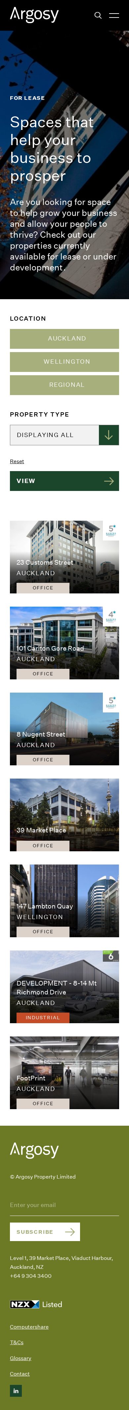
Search (98, 15)
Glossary (20, 1358)
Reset (17, 461)
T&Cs (16, 1342)
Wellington (67, 361)
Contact (20, 1374)
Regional (67, 384)
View (26, 481)
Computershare (29, 1327)
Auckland (67, 338)
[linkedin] (16, 1391)
